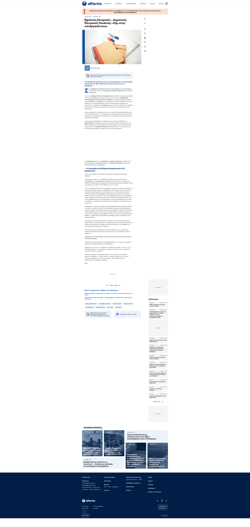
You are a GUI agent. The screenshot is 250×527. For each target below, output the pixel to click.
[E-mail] (144, 51)
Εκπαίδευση (118, 3)
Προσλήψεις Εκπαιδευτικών (133, 477)
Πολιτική (128, 490)
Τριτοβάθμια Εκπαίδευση (133, 483)
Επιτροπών (109, 89)
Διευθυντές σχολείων (100, 307)
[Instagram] (161, 500)
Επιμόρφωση (151, 488)
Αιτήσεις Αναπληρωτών (131, 479)
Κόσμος (150, 477)
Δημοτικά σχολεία (89, 307)
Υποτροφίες (85, 489)
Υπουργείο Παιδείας (131, 3)
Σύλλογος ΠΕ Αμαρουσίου (91, 303)
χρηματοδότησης (101, 163)
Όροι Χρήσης (85, 506)
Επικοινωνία (85, 508)
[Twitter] (144, 33)
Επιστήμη (150, 484)
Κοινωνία (161, 3)
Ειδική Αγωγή (96, 487)
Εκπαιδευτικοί (118, 307)
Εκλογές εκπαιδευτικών (94, 489)
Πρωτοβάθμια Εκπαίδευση (88, 483)
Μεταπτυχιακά (130, 486)
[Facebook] (144, 28)
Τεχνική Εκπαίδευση (87, 487)
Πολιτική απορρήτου (98, 506)
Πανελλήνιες (143, 3)
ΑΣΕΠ (105, 486)
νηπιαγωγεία (110, 307)
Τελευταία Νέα (107, 3)
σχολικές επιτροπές (117, 303)
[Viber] (144, 42)
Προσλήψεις (115, 486)
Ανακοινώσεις (88, 16)
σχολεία (87, 117)
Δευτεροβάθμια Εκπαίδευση (89, 485)
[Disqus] (114, 339)
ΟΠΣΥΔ (140, 479)
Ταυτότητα (95, 508)
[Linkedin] (144, 37)
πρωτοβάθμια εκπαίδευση (104, 303)
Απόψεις (150, 481)
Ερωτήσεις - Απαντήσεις (154, 492)
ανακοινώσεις (93, 427)
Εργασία (153, 3)
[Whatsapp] (144, 46)
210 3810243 (162, 508)
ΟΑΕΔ (109, 486)
